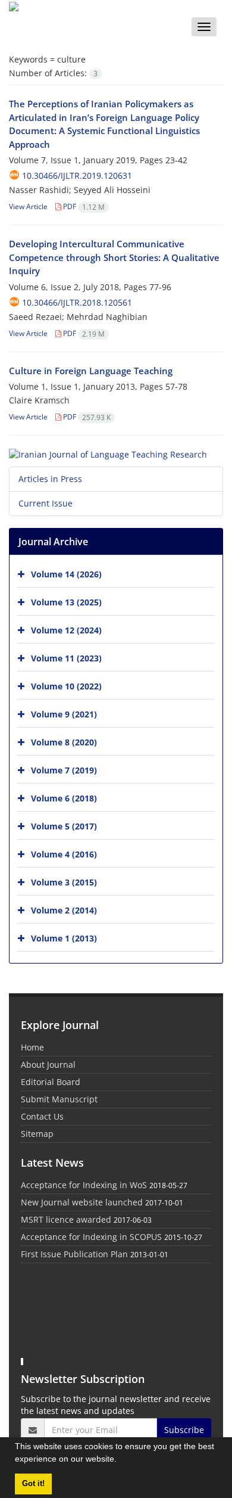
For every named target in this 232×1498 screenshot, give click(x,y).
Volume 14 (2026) (66, 573)
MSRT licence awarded (66, 1219)
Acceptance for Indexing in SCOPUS (91, 1236)
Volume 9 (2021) (64, 713)
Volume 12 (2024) (66, 629)
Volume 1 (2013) (64, 937)
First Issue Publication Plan (74, 1254)
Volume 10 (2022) (66, 685)
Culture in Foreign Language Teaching (91, 371)
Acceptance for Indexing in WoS (84, 1185)
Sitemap (37, 1133)
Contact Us (42, 1116)
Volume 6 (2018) (64, 797)
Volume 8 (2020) (64, 741)
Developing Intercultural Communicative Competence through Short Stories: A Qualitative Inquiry (114, 257)
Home (32, 1047)
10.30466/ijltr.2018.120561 (77, 302)
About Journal (48, 1064)
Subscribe (184, 1429)
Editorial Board (50, 1081)
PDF (83, 206)
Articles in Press (50, 478)
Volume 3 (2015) (64, 881)
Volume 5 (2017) (64, 825)
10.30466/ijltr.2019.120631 (77, 175)
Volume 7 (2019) (64, 769)
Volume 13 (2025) (66, 601)
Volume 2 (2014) (64, 909)
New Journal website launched (82, 1202)
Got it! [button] (33, 1484)
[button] (121, 1460)
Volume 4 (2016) (64, 853)
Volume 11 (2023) (66, 657)
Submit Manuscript (59, 1099)
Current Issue (45, 503)
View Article (28, 206)
